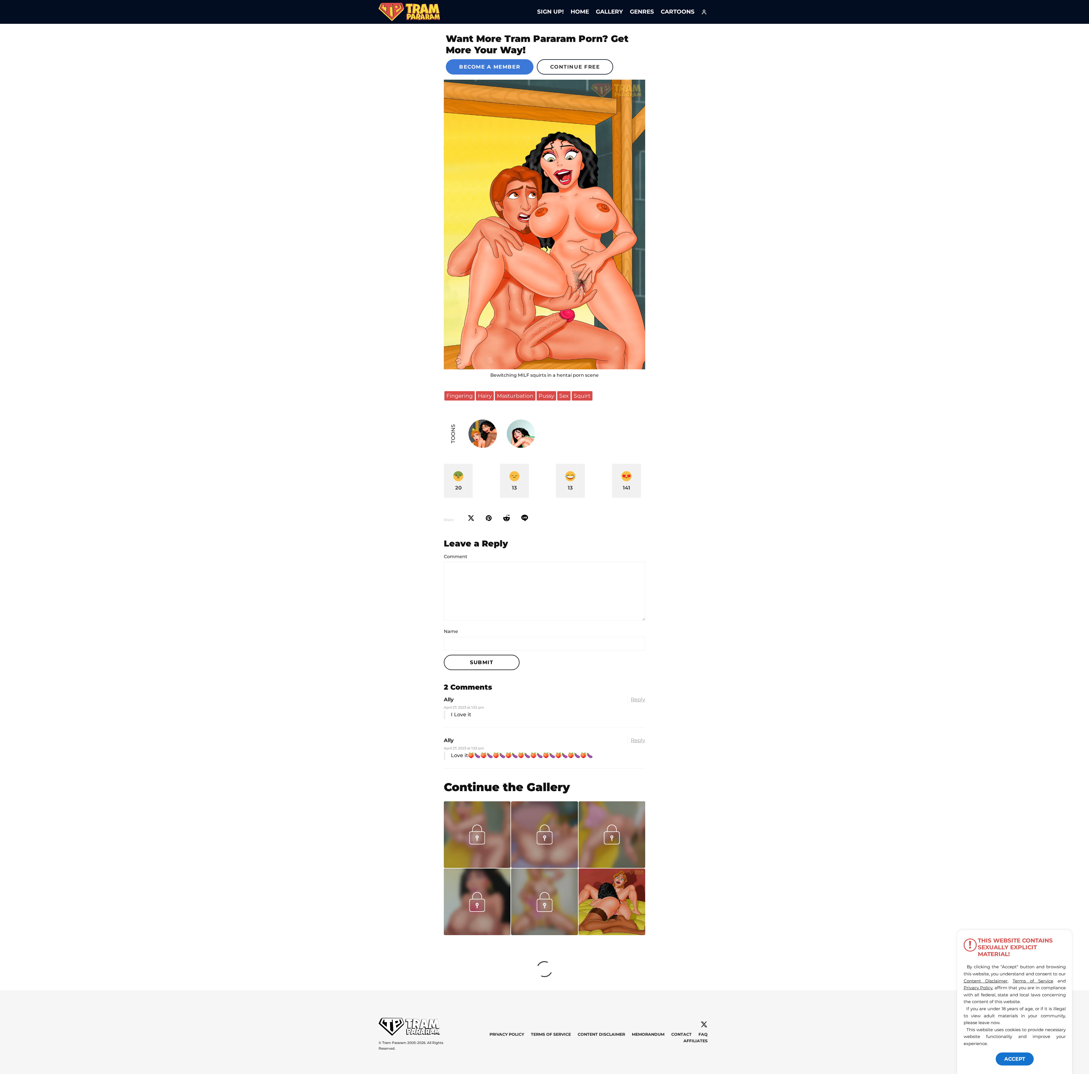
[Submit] (506, 518)
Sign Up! (550, 11)
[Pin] (489, 518)
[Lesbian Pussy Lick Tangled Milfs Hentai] (612, 901)
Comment (455, 556)
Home (580, 11)
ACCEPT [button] (1014, 1059)
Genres (642, 11)
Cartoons (678, 11)
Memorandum (648, 1034)
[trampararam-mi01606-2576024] (477, 866)
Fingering (459, 395)
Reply (638, 699)
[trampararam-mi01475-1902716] (477, 933)
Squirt (582, 395)
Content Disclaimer (601, 1034)
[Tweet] (471, 518)
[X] (704, 1024)
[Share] (524, 518)
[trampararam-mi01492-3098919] (544, 933)
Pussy (546, 395)
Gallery (609, 11)
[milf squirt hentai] (544, 224)
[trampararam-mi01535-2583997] (544, 866)
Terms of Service (551, 1034)
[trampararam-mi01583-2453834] (612, 866)
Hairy (485, 395)
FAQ (703, 1034)
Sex (564, 395)
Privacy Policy (506, 1034)
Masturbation (515, 395)
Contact (681, 1034)
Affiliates (695, 1040)
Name (451, 631)
